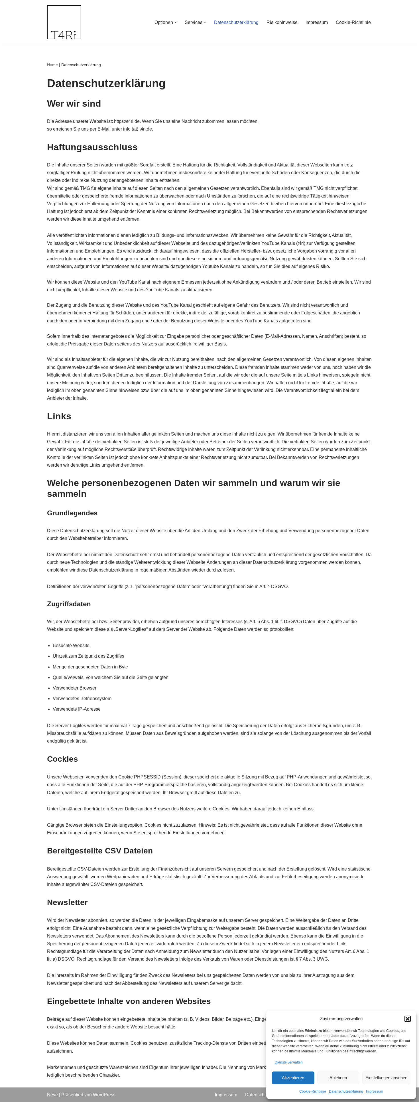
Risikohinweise (282, 22)
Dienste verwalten (289, 1062)
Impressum (374, 1091)
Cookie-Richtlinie (312, 1091)
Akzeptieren (293, 1077)
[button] (407, 1019)
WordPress (104, 1094)
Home (52, 64)
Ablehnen (338, 1077)
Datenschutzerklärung (346, 1091)
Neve (52, 1094)
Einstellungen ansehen (386, 1077)
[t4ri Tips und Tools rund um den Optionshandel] (64, 22)
